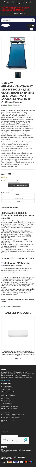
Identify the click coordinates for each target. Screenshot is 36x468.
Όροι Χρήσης (5, 398)
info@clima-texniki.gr (9, 421)
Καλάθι (18, 3)
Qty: (3, 180)
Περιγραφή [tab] (18, 195)
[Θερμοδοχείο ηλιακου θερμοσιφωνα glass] (18, 216)
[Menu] (31, 29)
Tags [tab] (18, 201)
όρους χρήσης (18, 450)
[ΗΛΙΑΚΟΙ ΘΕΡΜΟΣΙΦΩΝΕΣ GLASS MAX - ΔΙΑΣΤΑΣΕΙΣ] (11, 306)
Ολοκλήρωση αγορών (25, 2)
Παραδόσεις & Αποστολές (9, 406)
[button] (29, 26)
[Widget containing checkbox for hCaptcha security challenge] (15, 440)
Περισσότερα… (6, 380)
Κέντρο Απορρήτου (7, 401)
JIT (13, 459)
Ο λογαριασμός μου (10, 2)
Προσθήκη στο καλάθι (20, 185)
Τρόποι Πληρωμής (7, 403)
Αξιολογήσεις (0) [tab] (18, 198)
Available (4, 105)
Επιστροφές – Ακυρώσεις (9, 409)
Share (12, 190)
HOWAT (8, 192)
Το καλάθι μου (5, 389)
